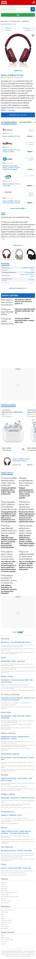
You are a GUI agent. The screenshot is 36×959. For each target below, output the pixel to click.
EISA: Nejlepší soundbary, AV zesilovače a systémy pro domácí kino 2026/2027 (9, 589)
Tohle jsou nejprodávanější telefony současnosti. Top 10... (25, 311)
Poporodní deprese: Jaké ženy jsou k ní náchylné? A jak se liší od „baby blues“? (17, 842)
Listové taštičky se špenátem (8, 705)
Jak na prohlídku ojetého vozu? (9, 892)
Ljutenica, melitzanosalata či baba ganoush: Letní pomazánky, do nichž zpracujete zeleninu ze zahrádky (18, 789)
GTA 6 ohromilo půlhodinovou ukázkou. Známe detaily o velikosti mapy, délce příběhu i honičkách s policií (27, 540)
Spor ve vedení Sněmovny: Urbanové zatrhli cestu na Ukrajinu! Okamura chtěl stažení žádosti (17, 652)
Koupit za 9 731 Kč (18, 115)
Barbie (2, 914)
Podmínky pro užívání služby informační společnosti (18, 953)
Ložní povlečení (5, 926)
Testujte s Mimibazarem (7, 910)
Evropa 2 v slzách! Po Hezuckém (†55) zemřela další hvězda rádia (17, 690)
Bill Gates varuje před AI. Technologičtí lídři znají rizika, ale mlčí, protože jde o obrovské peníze (17, 742)
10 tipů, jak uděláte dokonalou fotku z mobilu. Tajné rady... (25, 320)
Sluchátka (25, 21)
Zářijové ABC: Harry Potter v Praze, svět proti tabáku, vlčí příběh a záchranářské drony (18, 859)
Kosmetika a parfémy (6, 920)
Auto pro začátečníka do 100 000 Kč (10, 896)
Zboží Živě (3, 884)
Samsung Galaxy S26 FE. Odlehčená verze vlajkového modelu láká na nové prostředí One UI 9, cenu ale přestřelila (8, 517)
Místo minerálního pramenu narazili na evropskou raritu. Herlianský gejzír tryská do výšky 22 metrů (15, 804)
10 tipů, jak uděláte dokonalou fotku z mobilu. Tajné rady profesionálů (8, 491)
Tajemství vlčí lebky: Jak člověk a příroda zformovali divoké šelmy (17, 853)
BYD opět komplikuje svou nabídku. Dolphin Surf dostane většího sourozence (16, 728)
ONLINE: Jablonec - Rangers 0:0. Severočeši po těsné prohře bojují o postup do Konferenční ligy (18, 668)
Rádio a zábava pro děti (7, 939)
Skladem (30, 144)
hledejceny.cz (4, 882)
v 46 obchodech (6, 450)
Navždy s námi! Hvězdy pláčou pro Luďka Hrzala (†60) (14, 685)
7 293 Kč (29, 151)
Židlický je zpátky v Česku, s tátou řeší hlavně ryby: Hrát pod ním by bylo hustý (17, 671)
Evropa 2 (3, 944)
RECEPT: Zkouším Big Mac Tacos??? (10, 823)
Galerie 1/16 (18, 71)
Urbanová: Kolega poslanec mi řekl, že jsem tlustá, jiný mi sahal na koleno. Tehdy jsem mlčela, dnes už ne (17, 645)
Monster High (4, 912)
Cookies (17, 956)
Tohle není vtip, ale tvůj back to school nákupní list (14, 818)
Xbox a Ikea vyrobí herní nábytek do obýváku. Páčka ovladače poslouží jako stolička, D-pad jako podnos (17, 856)
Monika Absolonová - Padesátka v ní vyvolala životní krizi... (16, 703)
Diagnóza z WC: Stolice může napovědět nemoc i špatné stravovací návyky (15, 836)
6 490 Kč (29, 203)
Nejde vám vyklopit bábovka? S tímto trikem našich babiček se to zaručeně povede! (18, 783)
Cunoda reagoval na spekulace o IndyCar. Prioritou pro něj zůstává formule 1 (16, 724)
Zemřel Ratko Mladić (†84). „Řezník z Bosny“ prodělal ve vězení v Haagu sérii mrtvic (17, 649)
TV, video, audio (15, 21)
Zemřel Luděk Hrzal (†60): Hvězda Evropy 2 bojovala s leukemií (17, 871)
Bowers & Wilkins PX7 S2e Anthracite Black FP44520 (11, 202)
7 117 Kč (29, 169)
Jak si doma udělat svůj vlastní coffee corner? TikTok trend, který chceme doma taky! (17, 820)
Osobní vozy (4, 886)
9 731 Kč (29, 136)
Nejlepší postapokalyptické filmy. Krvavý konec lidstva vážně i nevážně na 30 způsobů (26, 493)
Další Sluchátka (6, 410)
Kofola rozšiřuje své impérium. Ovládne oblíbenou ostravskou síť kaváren (18, 766)
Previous (3, 430)
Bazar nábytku (4, 928)
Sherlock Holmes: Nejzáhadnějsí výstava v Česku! (13, 873)
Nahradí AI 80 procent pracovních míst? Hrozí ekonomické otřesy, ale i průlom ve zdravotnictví (18, 770)
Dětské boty (4, 924)
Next (32, 430)
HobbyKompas (5, 894)
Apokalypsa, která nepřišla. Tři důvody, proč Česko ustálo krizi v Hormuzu (17, 763)
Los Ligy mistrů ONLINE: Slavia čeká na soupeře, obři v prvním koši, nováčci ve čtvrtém (17, 664)
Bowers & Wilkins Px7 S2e (12, 75)
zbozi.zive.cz (4, 21)
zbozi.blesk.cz (4, 890)
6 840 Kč (29, 186)
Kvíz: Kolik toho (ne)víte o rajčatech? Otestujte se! (13, 786)
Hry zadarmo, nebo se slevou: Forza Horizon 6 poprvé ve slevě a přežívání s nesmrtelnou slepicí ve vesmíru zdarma (8, 566)
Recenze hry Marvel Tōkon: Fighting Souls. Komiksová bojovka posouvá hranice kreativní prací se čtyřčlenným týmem (27, 517)
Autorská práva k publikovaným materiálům (14, 952)
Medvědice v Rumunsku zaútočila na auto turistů (13, 875)
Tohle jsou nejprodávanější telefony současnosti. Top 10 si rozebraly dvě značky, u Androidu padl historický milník (9, 541)
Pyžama (3, 918)
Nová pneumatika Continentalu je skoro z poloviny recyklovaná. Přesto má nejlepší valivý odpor (17, 721)
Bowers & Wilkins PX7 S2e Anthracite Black (11, 151)
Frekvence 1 (4, 941)
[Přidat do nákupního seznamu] (33, 35)
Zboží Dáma (4, 888)
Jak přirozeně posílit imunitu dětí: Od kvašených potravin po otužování (16, 707)
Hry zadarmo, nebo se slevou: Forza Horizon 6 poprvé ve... (23, 301)
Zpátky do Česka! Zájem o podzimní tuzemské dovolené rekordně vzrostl (18, 801)
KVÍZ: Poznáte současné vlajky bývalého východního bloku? (16, 807)
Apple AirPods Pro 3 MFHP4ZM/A (12, 412)
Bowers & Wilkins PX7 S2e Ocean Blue (11, 185)
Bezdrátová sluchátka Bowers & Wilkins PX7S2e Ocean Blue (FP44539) (11, 167)
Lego (2, 916)
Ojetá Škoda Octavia (6, 900)
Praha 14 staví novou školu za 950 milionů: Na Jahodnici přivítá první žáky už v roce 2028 (17, 687)
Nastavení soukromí (25, 956)
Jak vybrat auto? (5, 902)
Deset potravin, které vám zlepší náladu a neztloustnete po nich (17, 839)
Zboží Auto (4, 898)
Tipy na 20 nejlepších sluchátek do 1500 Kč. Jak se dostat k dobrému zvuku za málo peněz (27, 565)
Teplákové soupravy (6, 922)
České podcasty (5, 937)
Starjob (3, 935)
